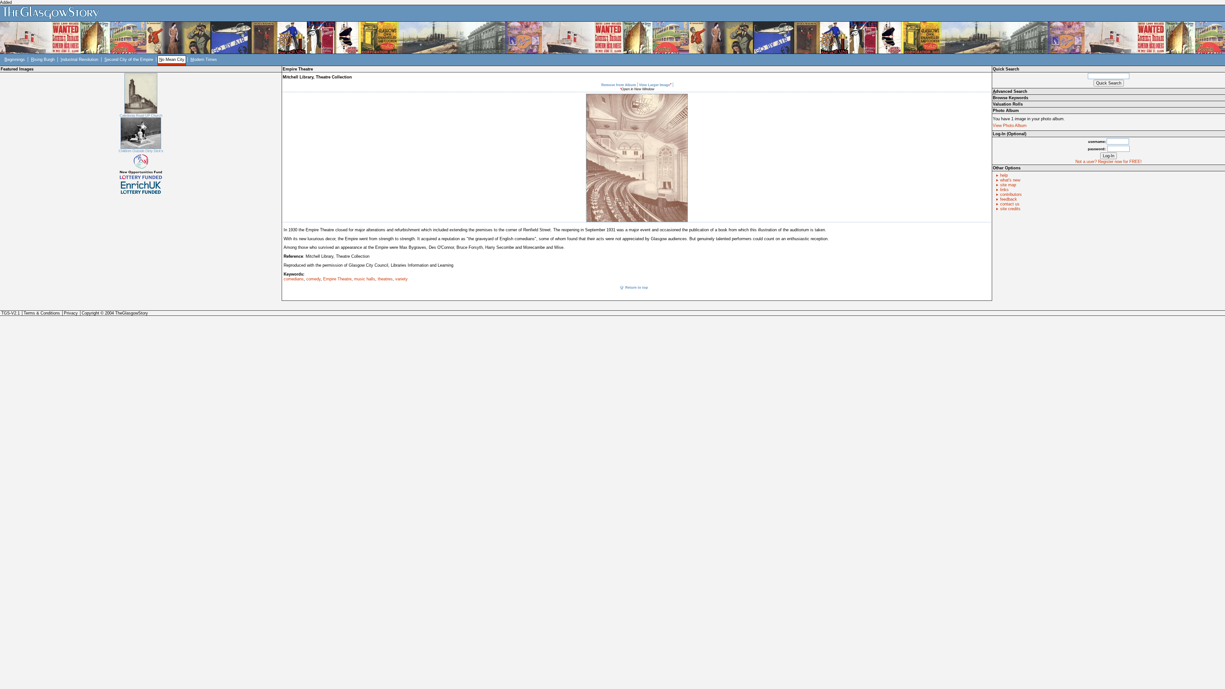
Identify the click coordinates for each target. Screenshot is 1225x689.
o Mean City (171, 59)
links (1004, 189)
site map (1008, 184)
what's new (1010, 180)
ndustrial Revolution (79, 59)
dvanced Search (1010, 91)
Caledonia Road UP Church (141, 115)
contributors (1011, 194)
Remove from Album (618, 85)
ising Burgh (43, 59)
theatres (385, 279)
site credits (1010, 208)
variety (401, 279)
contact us (1010, 204)
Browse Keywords (1010, 97)
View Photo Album (1010, 125)
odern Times (203, 59)
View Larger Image (654, 85)
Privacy (71, 313)
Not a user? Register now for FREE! (1108, 161)
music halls (364, 279)
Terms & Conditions (42, 313)
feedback (1008, 199)
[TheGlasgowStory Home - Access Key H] (53, 13)
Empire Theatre (337, 279)
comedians (294, 279)
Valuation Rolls (1008, 104)
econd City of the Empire (128, 59)
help (1004, 175)
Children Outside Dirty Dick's (141, 151)
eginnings (14, 59)
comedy (313, 279)
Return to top (636, 287)
